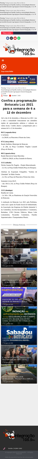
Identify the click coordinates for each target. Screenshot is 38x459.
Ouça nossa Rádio (7, 71)
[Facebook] (7, 38)
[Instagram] (11, 38)
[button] (3, 60)
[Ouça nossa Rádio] (3, 66)
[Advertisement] (19, 405)
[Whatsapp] (18, 38)
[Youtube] (15, 38)
